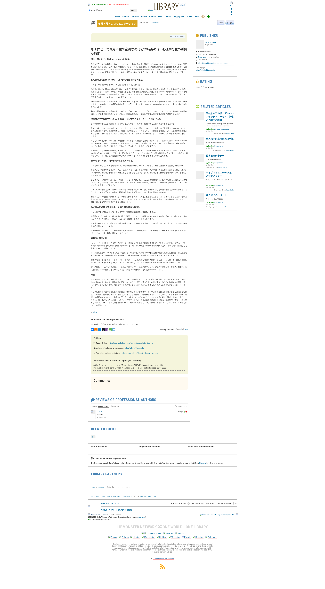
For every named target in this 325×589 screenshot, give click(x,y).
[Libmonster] (89, 506)
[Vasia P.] (93, 413)
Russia (114, 537)
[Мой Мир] (99, 329)
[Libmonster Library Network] (237, 515)
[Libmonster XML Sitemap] (162, 568)
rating (208, 51)
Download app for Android (163, 558)
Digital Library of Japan (99, 515)
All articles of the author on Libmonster (213, 63)
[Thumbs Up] (184, 412)
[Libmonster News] (230, 6)
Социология (218, 163)
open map (141, 517)
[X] (103, 329)
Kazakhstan (149, 537)
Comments (154, 22)
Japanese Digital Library (148, 496)
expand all (115, 406)
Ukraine (136, 537)
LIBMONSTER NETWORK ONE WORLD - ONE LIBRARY (162, 526)
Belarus (125, 537)
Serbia (181, 533)
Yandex (155, 353)
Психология (202, 57)
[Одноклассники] (96, 329)
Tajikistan (175, 537)
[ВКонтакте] (92, 329)
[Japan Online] (200, 48)
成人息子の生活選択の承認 (219, 138)
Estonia (187, 537)
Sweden (169, 533)
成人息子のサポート (216, 195)
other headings (214, 57)
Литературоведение (222, 129)
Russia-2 (199, 537)
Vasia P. (99, 412)
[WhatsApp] (110, 329)
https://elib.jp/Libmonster (134, 348)
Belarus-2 (212, 537)
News (112, 509)
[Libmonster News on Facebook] (231, 9)
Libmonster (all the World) (132, 353)
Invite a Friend (116, 496)
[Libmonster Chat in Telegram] (189, 503)
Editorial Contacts (110, 503)
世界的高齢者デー (215, 155)
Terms (103, 496)
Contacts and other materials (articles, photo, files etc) (131, 343)
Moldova (163, 537)
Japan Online (210, 42)
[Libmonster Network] (217, 515)
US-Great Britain (154, 533)
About (104, 509)
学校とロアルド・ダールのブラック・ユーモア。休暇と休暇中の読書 (219, 116)
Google (147, 353)
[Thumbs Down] (186, 412)
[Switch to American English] (232, 3)
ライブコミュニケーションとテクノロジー (219, 174)
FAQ (108, 496)
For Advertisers (124, 509)
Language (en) (128, 496)
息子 (93, 436)
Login (232, 23)
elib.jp (95, 312)
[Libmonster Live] (231, 14)
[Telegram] (113, 329)
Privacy (96, 496)
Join (226, 23)
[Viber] (106, 329)
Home (93, 487)
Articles (101, 487)
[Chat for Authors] (231, 12)
